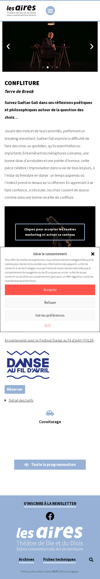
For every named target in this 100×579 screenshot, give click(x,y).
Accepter (50, 289)
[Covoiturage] (50, 413)
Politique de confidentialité (36, 571)
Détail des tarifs (21, 400)
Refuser (50, 302)
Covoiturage (50, 421)
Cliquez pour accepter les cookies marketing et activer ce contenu (50, 232)
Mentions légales (69, 571)
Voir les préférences (50, 315)
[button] (92, 254)
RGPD (48, 325)
